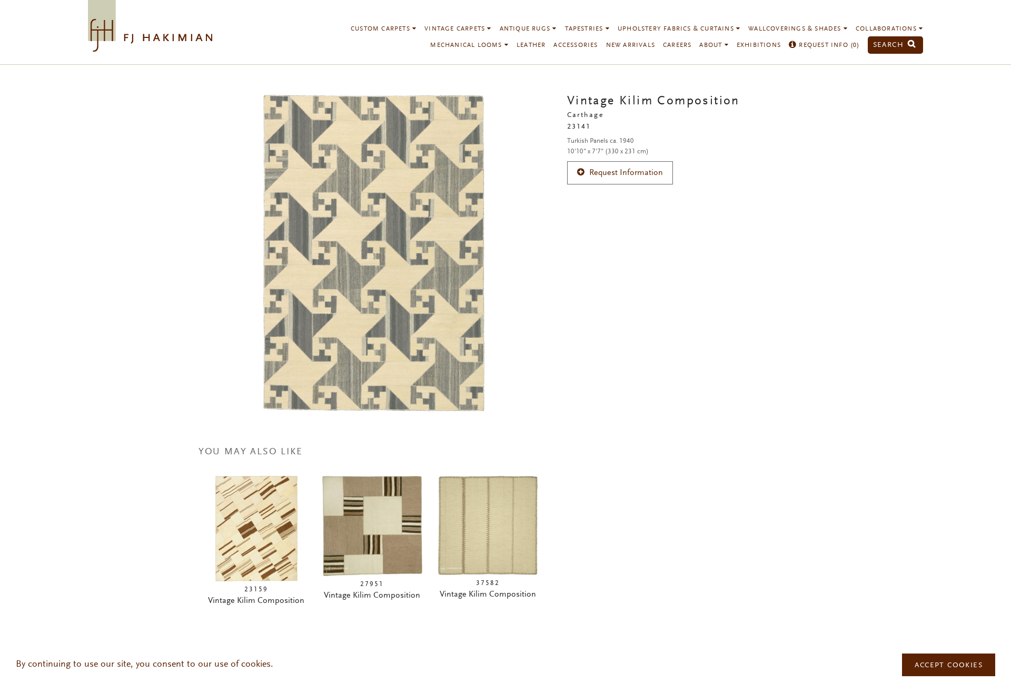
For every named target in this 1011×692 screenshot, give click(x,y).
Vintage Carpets (455, 29)
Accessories (575, 45)
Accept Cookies (949, 665)
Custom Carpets (381, 29)
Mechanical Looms (467, 45)
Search (890, 45)
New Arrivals (630, 45)
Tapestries (585, 29)
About (711, 45)
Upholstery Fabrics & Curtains (677, 29)
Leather (531, 45)
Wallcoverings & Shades (796, 29)
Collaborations (887, 29)
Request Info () (828, 45)
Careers (677, 45)
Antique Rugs (526, 29)
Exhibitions (759, 45)
